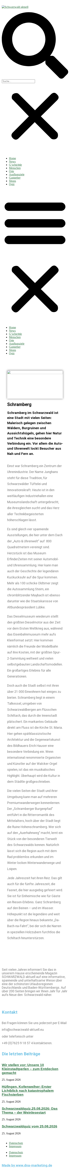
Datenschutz (16, 1143)
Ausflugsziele (16, 174)
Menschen (15, 168)
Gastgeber (14, 177)
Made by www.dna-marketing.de (27, 1165)
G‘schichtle (15, 164)
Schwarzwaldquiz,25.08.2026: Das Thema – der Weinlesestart (30, 1110)
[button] (35, 45)
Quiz (12, 184)
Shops (12, 180)
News (12, 161)
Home (12, 158)
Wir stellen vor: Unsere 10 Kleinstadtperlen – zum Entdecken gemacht (30, 1069)
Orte (11, 171)
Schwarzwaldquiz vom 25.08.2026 (29, 1126)
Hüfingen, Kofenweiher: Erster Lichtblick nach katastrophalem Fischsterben (28, 1090)
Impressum (15, 1146)
